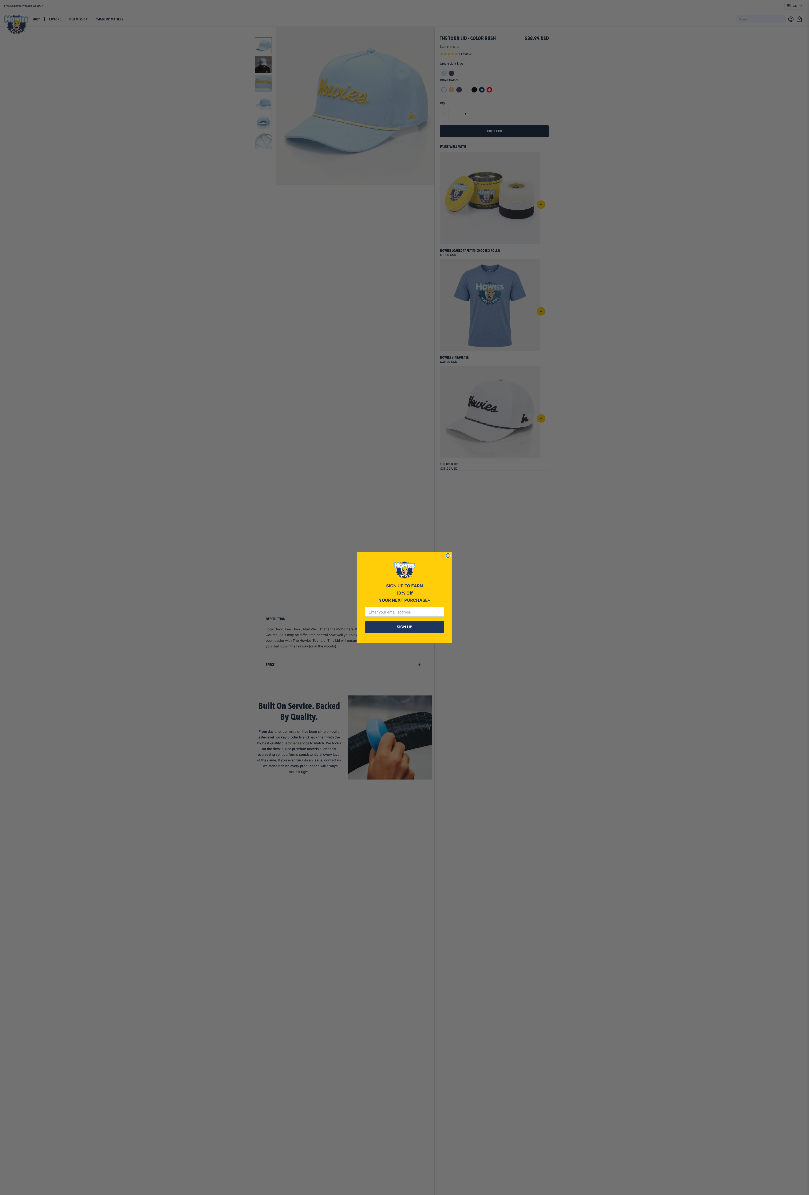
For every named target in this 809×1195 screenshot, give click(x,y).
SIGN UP (404, 627)
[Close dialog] (448, 555)
